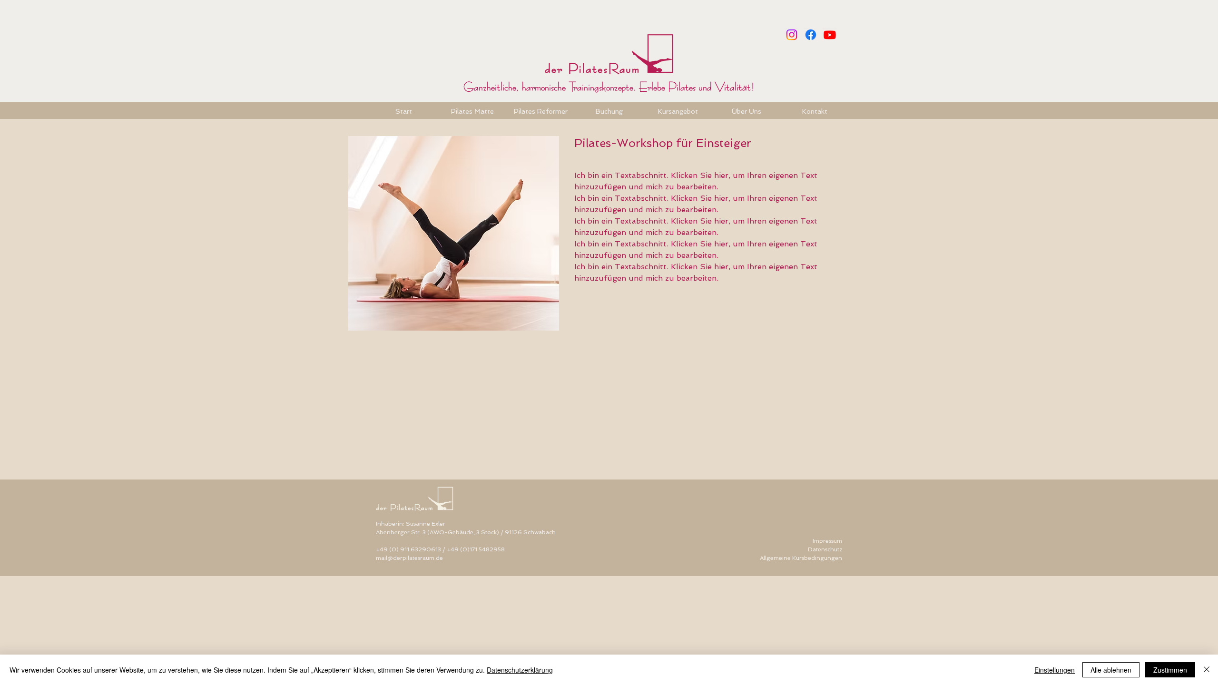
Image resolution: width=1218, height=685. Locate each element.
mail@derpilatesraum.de (409, 558)
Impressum (827, 541)
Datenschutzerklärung (520, 670)
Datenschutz (825, 549)
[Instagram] (792, 35)
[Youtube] (830, 35)
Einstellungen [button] (1054, 670)
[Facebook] (811, 35)
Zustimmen (1170, 670)
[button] (609, 110)
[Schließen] (1206, 669)
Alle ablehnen (1110, 670)
